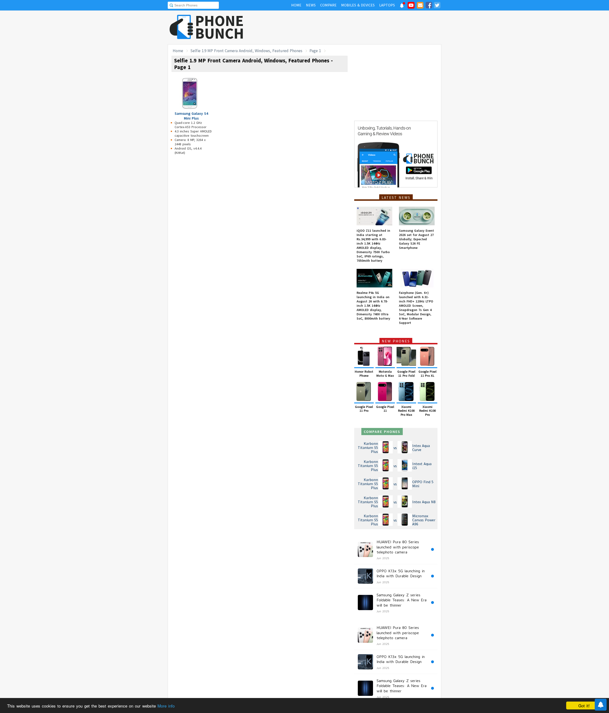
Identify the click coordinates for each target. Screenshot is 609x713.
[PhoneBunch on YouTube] (411, 6)
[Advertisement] (354, 27)
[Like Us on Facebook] (429, 6)
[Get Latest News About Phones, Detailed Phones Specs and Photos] (181, 27)
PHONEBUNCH (219, 27)
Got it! (584, 705)
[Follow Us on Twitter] (437, 6)
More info (166, 706)
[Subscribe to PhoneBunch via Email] (420, 6)
